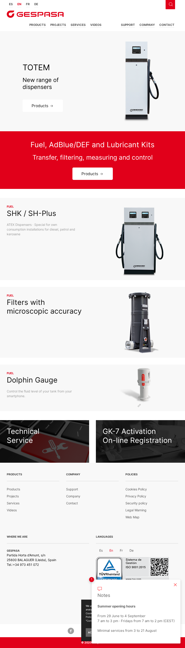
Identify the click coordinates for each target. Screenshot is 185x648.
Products (37, 25)
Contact (166, 25)
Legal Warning (135, 510)
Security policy (136, 503)
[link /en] (35, 16)
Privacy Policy (135, 496)
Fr (28, 4)
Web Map (132, 517)
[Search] (170, 4)
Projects (58, 25)
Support (128, 25)
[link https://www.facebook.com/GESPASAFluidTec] (71, 631)
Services (78, 25)
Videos (96, 25)
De (36, 4)
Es (11, 4)
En (19, 4)
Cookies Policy (136, 489)
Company (147, 25)
